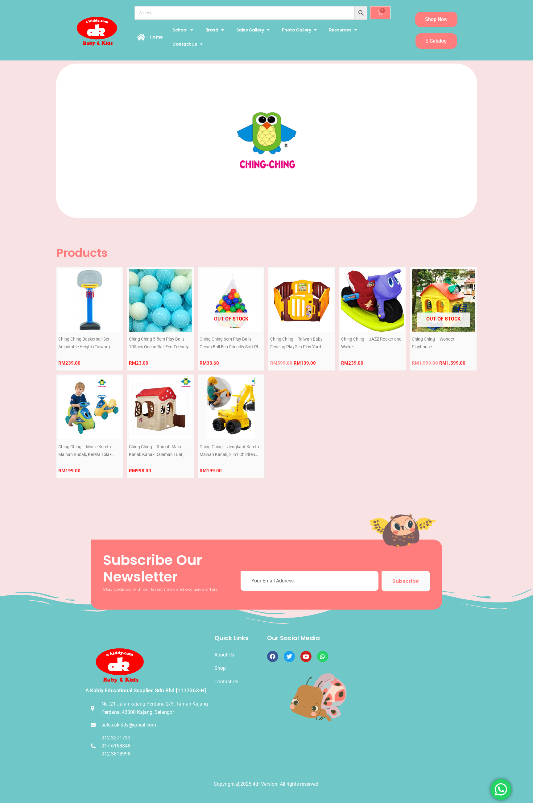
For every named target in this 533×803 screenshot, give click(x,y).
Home (156, 37)
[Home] (141, 37)
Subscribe (405, 581)
